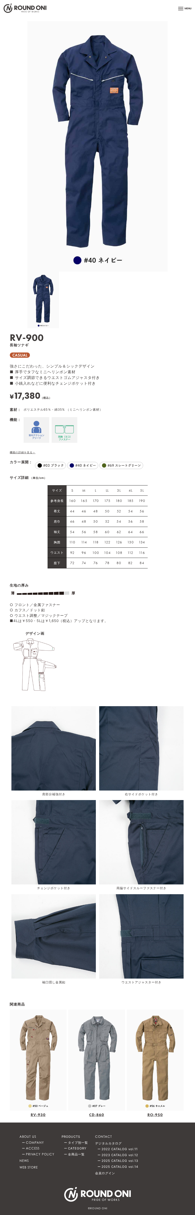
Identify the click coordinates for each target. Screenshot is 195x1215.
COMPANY (35, 1142)
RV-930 (38, 1114)
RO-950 (155, 1114)
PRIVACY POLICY (40, 1154)
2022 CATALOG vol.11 (120, 1149)
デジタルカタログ (108, 1143)
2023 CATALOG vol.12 (120, 1155)
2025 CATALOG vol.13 (120, 1161)
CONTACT (103, 1136)
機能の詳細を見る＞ (22, 452)
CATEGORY (77, 1148)
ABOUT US (28, 1136)
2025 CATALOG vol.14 (120, 1167)
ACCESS (32, 1148)
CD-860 (96, 1114)
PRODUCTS (71, 1136)
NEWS (24, 1161)
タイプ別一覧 (78, 1142)
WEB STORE (29, 1167)
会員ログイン (105, 1173)
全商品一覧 (76, 1154)
